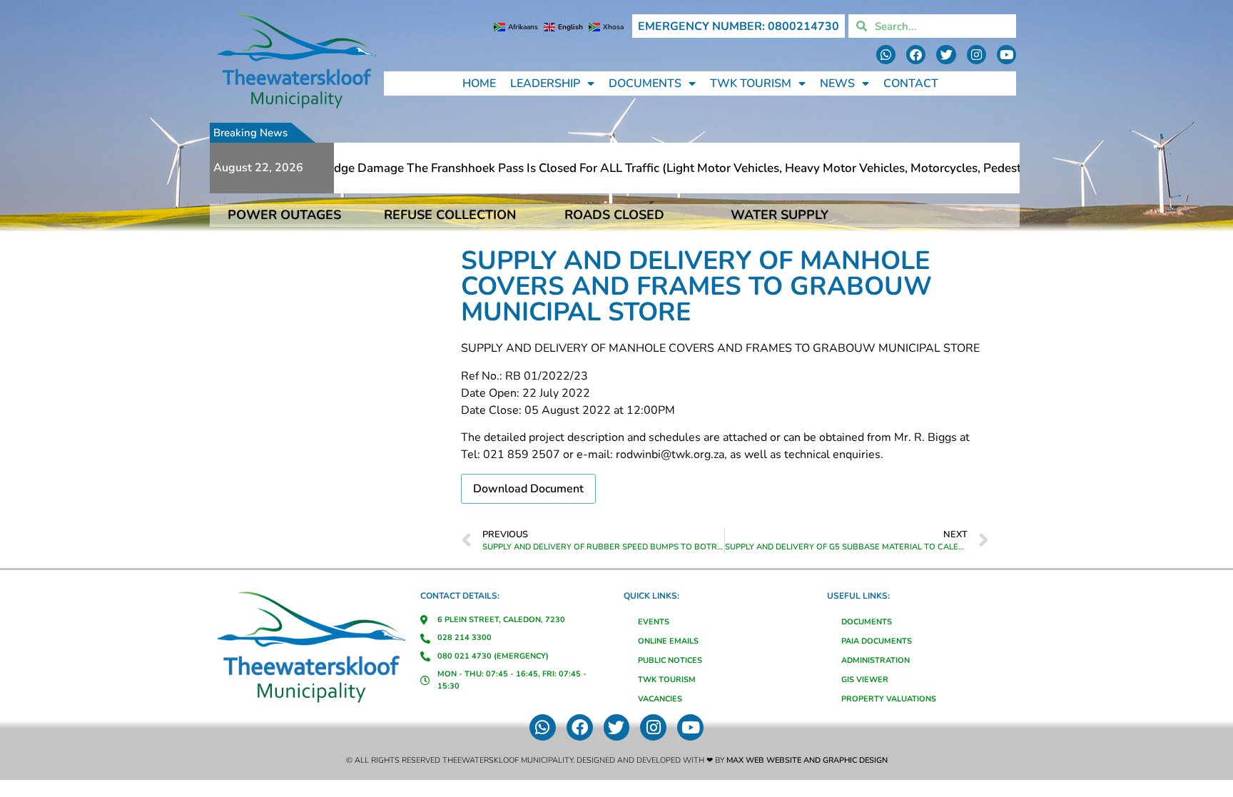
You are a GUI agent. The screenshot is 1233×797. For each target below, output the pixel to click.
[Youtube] (1006, 54)
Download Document (528, 489)
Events (653, 621)
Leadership (545, 83)
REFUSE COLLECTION (450, 214)
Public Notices (670, 660)
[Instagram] (976, 54)
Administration (875, 660)
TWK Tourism (750, 83)
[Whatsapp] (885, 54)
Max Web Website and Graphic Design (807, 760)
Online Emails (668, 641)
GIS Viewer (864, 679)
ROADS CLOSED (614, 214)
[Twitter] (945, 54)
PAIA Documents (876, 641)
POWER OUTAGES (284, 214)
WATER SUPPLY (779, 214)
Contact (910, 83)
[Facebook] (915, 54)
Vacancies (660, 699)
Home (479, 83)
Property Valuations (888, 699)
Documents (645, 83)
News (837, 83)
